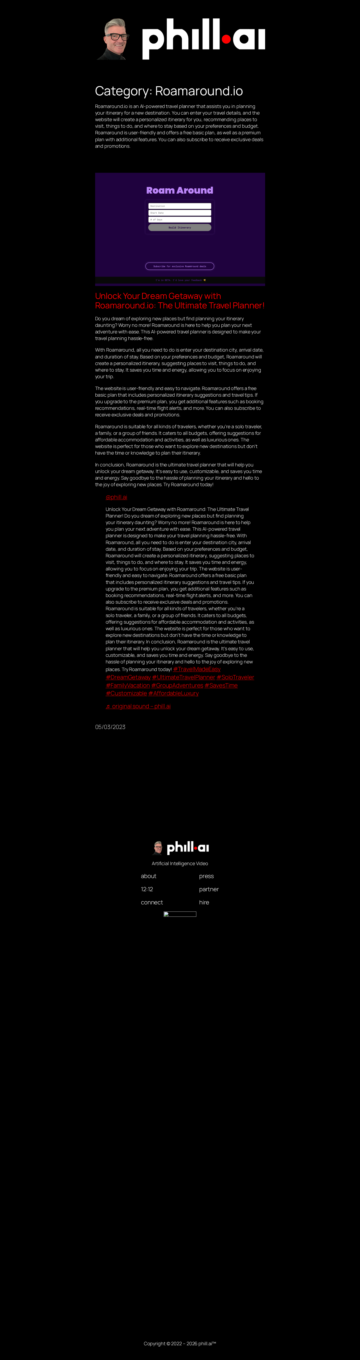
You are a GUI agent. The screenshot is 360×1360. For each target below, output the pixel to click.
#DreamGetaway (128, 677)
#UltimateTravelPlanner (183, 677)
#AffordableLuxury (173, 693)
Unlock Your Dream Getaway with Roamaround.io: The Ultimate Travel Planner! (180, 300)
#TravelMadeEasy (197, 669)
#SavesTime (221, 685)
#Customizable (126, 693)
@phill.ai (116, 497)
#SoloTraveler (235, 677)
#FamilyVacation (128, 685)
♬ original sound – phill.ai (138, 706)
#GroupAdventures (177, 685)
